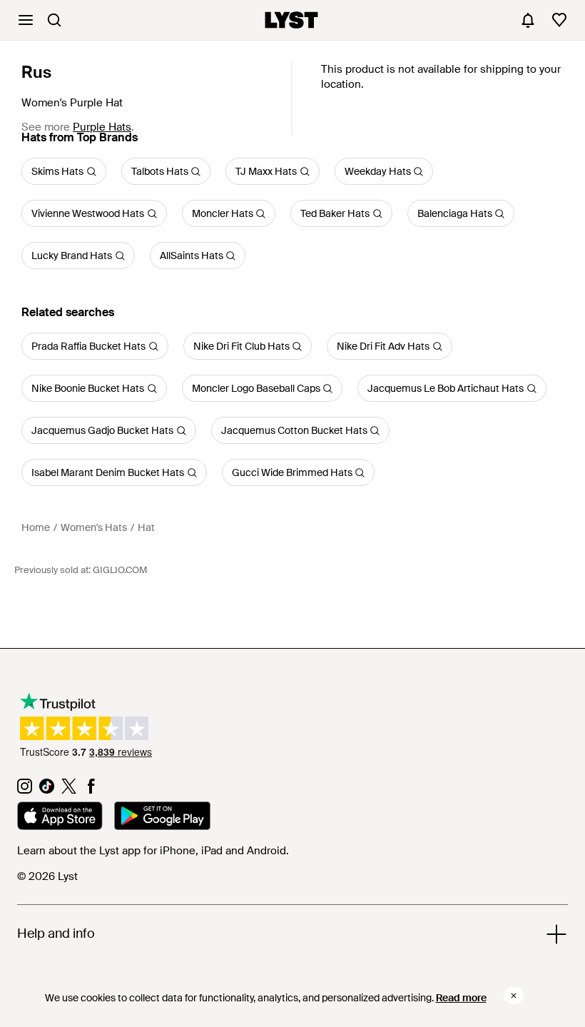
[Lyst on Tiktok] (46, 790)
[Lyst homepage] (291, 20)
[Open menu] (26, 20)
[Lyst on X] (68, 790)
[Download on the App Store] (60, 817)
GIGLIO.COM (120, 570)
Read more (461, 997)
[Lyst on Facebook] (90, 790)
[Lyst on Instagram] (24, 790)
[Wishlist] (559, 20)
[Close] (514, 995)
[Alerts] (528, 20)
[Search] (54, 20)
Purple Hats (102, 127)
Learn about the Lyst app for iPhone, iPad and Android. (153, 851)
